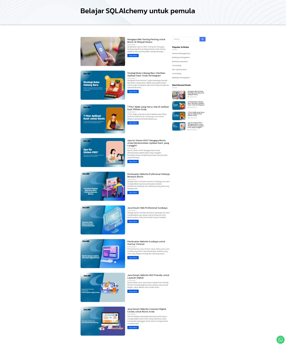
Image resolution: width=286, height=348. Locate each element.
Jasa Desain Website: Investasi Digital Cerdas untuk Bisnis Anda (146, 310)
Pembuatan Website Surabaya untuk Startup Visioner (146, 242)
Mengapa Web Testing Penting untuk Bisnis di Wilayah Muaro (146, 40)
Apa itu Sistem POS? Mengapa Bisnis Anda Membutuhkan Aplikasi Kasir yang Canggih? (148, 143)
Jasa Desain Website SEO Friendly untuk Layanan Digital (148, 276)
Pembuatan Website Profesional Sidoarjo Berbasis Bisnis (148, 175)
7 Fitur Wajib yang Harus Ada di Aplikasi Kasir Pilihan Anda (148, 108)
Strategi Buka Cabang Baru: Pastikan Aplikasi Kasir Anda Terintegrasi (146, 74)
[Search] (203, 39)
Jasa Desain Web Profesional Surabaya (147, 207)
